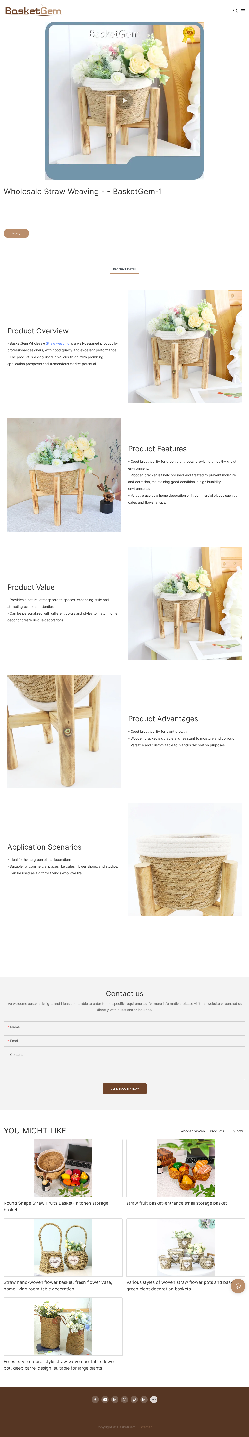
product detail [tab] (124, 269)
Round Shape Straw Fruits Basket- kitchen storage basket (56, 1206)
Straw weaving (58, 343)
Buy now (236, 1131)
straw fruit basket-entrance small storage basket (176, 1203)
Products (217, 1131)
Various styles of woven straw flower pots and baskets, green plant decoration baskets (183, 1285)
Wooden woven (192, 1131)
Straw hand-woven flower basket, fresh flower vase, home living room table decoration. (58, 1285)
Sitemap (146, 1427)
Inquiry (16, 233)
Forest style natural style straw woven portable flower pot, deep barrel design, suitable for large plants (59, 1365)
